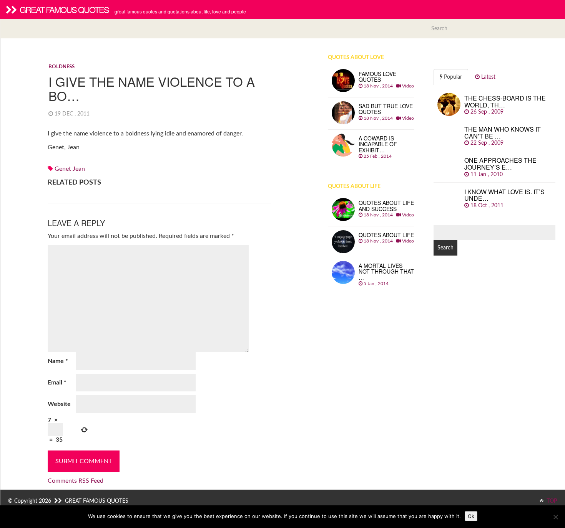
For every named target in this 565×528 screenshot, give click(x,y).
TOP (551, 501)
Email (57, 383)
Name (58, 361)
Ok (471, 516)
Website (59, 404)
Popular (452, 77)
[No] (555, 517)
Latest (487, 77)
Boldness (61, 66)
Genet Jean (70, 169)
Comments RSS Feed (75, 481)
